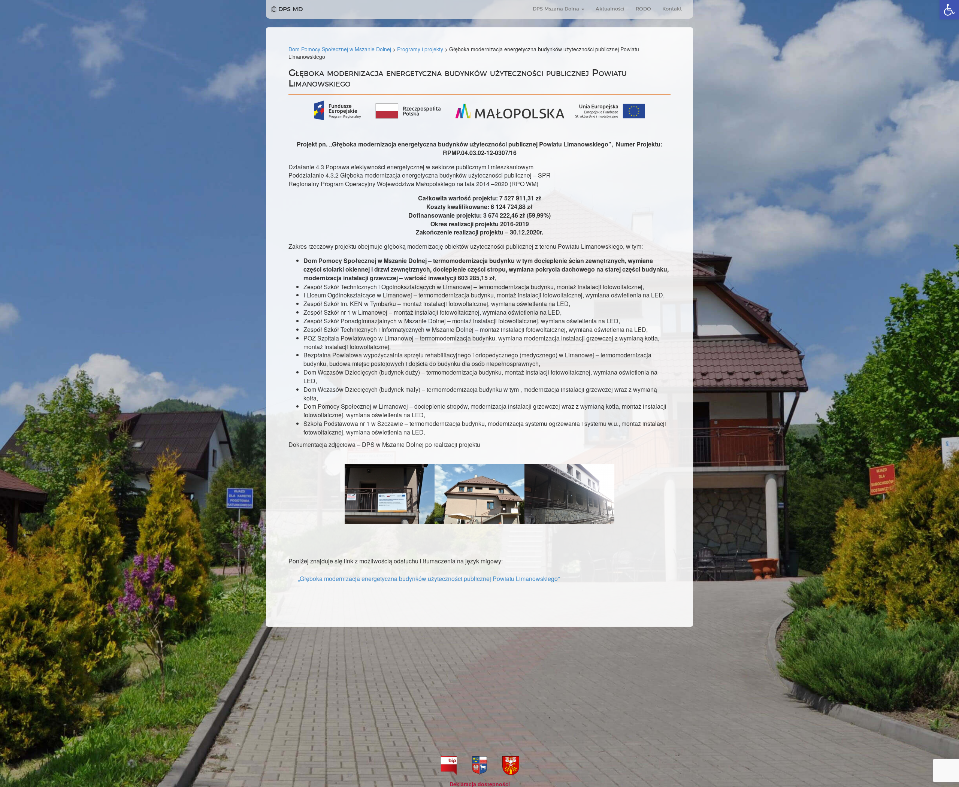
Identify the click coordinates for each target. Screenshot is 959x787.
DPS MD (289, 9)
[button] (949, 9)
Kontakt (672, 9)
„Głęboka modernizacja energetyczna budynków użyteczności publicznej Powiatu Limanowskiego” (429, 578)
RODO (643, 9)
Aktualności (610, 9)
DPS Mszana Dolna (557, 9)
